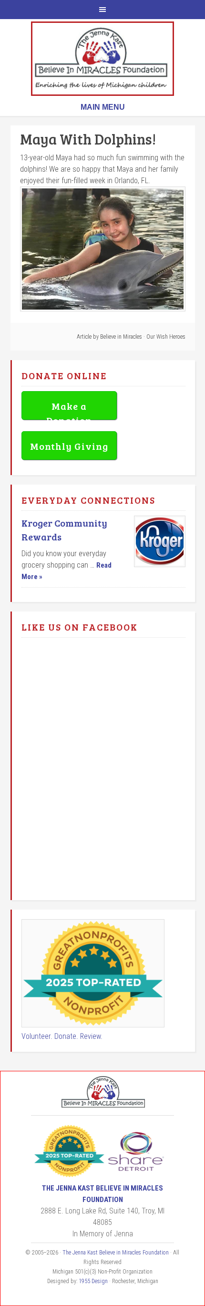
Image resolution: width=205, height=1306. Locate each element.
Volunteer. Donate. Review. (61, 1036)
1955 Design (93, 1281)
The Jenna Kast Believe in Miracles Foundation (102, 58)
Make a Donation (69, 409)
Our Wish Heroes (165, 336)
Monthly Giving (69, 446)
